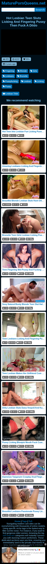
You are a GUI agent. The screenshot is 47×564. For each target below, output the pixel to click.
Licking (40, 81)
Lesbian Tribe (11, 94)
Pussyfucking (11, 81)
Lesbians (9, 76)
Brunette (23, 76)
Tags (24, 521)
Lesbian (27, 81)
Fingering (9, 71)
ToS (30, 521)
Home (17, 521)
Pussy (8, 86)
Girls (34, 71)
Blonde (23, 71)
